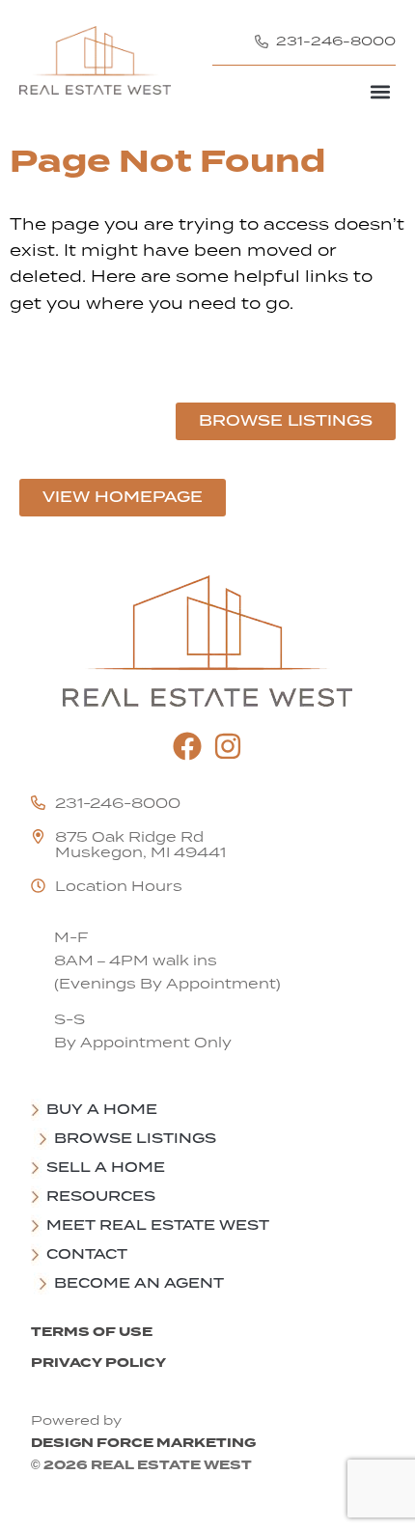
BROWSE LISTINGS (135, 1138)
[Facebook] (187, 746)
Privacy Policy (98, 1362)
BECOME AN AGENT (139, 1283)
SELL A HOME (105, 1167)
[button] (380, 91)
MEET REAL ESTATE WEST (157, 1225)
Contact (86, 1254)
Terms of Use (91, 1331)
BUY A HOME (101, 1109)
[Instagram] (228, 746)
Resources (100, 1196)
